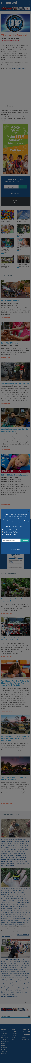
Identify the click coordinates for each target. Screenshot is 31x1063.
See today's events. (15, 549)
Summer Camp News (10, 534)
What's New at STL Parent (11, 532)
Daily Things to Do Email (11, 529)
